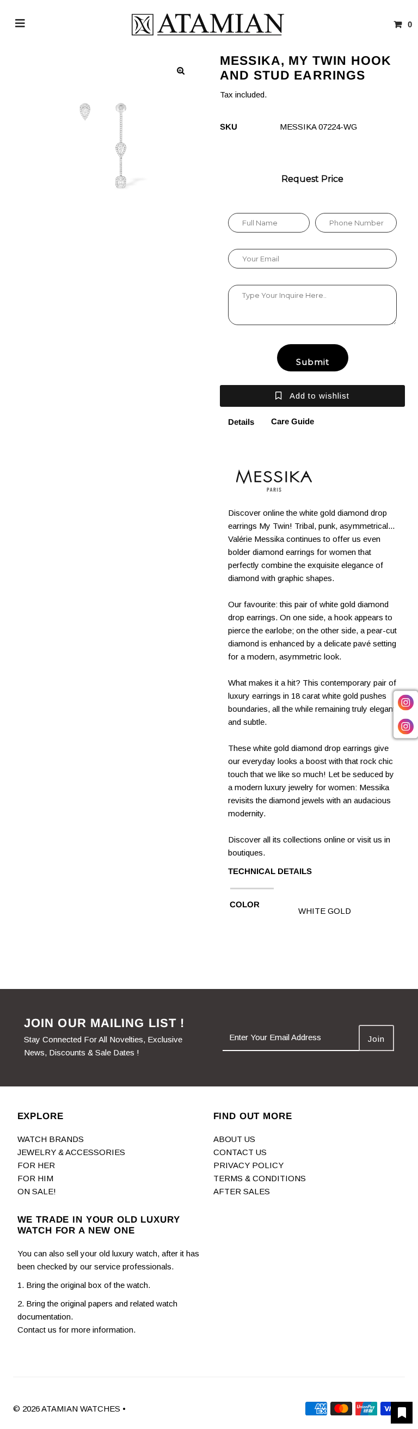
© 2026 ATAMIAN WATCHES (67, 1408)
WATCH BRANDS (50, 1139)
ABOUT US (234, 1139)
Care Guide (292, 421)
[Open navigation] (20, 24)
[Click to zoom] (181, 71)
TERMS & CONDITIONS (259, 1178)
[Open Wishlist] (402, 1413)
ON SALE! (36, 1191)
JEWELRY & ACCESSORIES (71, 1152)
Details (241, 421)
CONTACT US (240, 1152)
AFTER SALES (241, 1191)
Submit (312, 362)
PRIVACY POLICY (248, 1165)
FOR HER (36, 1165)
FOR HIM (35, 1178)
